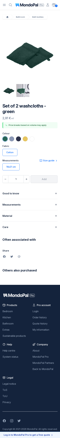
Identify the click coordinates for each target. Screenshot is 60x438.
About (35, 350)
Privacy (6, 402)
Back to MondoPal (42, 369)
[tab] (8, 90)
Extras (6, 329)
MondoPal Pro (40, 356)
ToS (4, 389)
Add (44, 179)
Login (35, 311)
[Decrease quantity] (5, 179)
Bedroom (7, 311)
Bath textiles (38, 17)
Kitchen (6, 317)
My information (40, 329)
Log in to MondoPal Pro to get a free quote (27, 435)
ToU (4, 396)
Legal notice (9, 383)
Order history (39, 317)
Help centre (8, 350)
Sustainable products (14, 335)
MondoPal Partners (43, 362)
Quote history (40, 323)
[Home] (7, 17)
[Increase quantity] (26, 179)
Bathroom (20, 17)
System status (10, 356)
